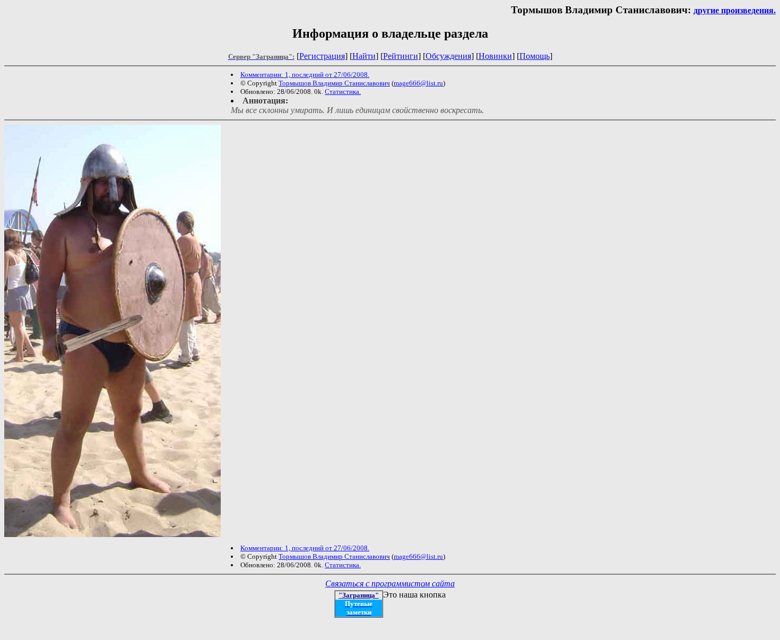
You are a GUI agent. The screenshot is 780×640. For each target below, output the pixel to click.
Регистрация (322, 55)
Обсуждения (448, 55)
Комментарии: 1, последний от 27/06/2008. (304, 75)
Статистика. (343, 92)
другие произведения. (735, 10)
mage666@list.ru (418, 83)
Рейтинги (400, 55)
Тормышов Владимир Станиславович (334, 83)
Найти (364, 55)
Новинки (495, 55)
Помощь (534, 55)
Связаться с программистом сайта (390, 583)
